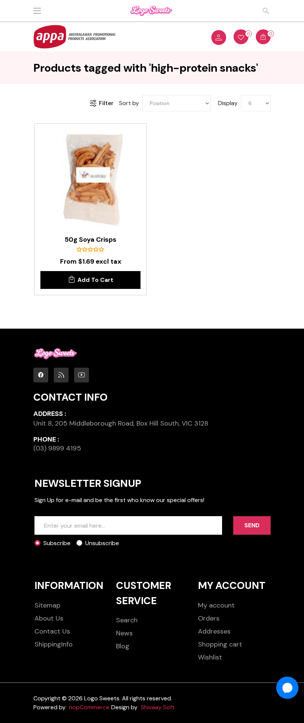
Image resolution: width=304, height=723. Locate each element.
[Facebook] (40, 375)
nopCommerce (89, 707)
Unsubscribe (102, 543)
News (124, 633)
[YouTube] (81, 375)
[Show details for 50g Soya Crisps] (90, 180)
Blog (122, 646)
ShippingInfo (53, 644)
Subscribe (56, 543)
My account (216, 605)
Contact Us (52, 631)
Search (127, 620)
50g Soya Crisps (90, 240)
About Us (48, 618)
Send (252, 525)
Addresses (214, 631)
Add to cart (95, 280)
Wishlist (210, 657)
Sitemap (47, 605)
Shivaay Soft (158, 707)
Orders (208, 618)
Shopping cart (220, 644)
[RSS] (61, 375)
